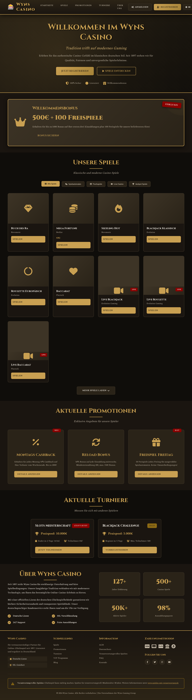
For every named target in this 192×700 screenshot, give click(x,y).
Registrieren (169, 7)
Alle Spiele (52, 184)
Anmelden (141, 7)
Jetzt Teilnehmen (50, 549)
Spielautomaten (74, 184)
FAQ (101, 658)
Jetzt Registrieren (75, 71)
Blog (55, 662)
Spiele (64, 5)
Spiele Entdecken (117, 71)
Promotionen (83, 5)
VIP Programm (60, 658)
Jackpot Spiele (141, 184)
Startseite (46, 5)
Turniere (104, 5)
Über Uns (120, 7)
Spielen (17, 239)
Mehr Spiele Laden (94, 390)
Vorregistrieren (117, 549)
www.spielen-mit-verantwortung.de (163, 683)
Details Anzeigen (28, 474)
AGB (101, 644)
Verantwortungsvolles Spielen (113, 653)
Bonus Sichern (48, 135)
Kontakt (103, 662)
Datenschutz (105, 649)
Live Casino (118, 184)
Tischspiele (97, 184)
